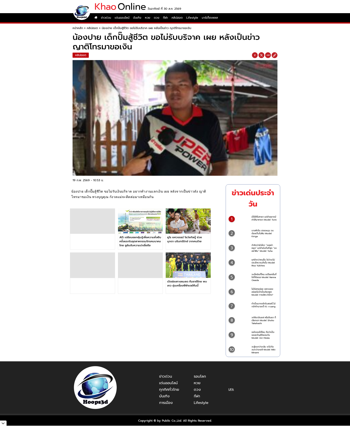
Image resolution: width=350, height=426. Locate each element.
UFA (231, 389)
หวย (147, 18)
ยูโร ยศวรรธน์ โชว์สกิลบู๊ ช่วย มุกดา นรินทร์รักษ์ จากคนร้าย (184, 239)
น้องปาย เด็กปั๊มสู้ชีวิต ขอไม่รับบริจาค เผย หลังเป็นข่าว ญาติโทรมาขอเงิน (146, 28)
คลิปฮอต (177, 18)
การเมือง (166, 402)
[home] (96, 17)
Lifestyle (192, 18)
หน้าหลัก (78, 28)
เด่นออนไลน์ (122, 18)
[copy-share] (274, 55)
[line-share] (268, 55)
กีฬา (165, 18)
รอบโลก (200, 376)
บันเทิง (137, 18)
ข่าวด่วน (106, 18)
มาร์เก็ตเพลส (210, 18)
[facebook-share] (255, 55)
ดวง (156, 18)
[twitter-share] (261, 55)
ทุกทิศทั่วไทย (169, 389)
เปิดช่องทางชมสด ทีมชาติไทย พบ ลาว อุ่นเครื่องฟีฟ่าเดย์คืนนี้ (187, 283)
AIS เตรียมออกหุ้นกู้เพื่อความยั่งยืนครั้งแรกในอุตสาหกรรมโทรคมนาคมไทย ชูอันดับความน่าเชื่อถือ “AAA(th (140, 243)
